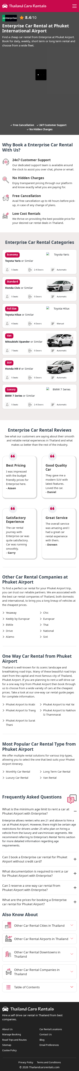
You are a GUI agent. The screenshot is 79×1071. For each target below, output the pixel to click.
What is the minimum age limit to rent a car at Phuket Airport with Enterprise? (35, 811)
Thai (46, 624)
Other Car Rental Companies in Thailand (37, 972)
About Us (7, 1029)
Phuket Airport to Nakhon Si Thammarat (59, 712)
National (48, 631)
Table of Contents (27, 987)
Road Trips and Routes (14, 1039)
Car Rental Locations (51, 1029)
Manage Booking (11, 1034)
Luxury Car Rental (17, 777)
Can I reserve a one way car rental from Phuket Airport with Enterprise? (31, 887)
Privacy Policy (25, 1062)
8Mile (9, 624)
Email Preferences (49, 1045)
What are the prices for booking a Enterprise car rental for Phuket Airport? (34, 902)
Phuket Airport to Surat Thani (20, 723)
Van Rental (50, 777)
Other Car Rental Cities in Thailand (39, 925)
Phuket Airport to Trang (21, 710)
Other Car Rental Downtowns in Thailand (37, 954)
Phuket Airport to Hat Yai (58, 704)
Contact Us (46, 1034)
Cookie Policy (9, 1050)
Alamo (10, 636)
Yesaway (11, 612)
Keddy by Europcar (18, 619)
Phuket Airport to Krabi (20, 704)
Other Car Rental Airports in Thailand (41, 939)
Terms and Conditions (49, 1062)
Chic (46, 612)
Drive (9, 631)
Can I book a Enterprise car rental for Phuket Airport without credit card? (34, 859)
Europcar (49, 619)
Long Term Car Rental (56, 771)
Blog (42, 1039)
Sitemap (6, 1045)
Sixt (45, 636)
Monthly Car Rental (18, 771)
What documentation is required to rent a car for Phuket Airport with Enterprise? (35, 873)
